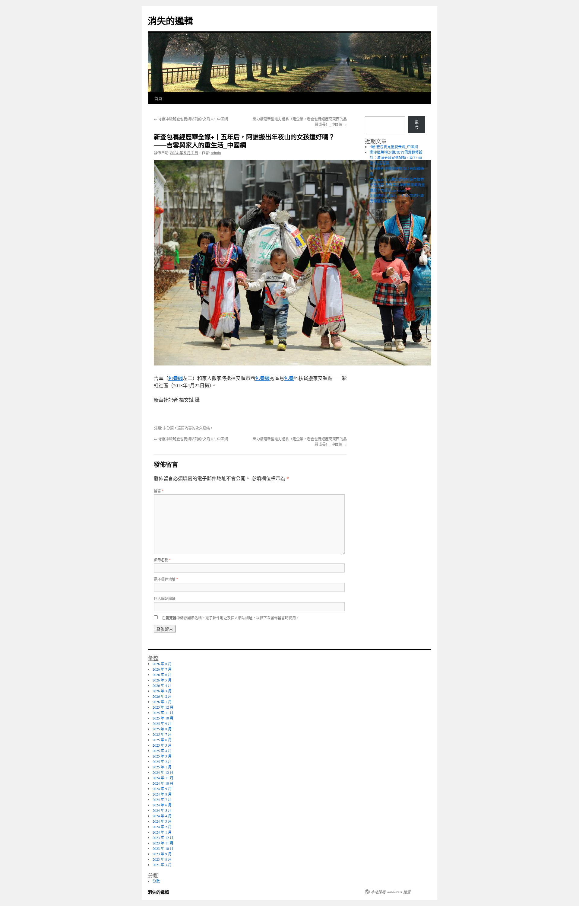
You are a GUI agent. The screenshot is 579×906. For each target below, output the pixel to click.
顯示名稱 (162, 559)
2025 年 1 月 (162, 766)
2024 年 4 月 (162, 815)
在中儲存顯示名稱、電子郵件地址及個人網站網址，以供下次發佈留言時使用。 (230, 617)
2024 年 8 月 (162, 794)
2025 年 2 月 (162, 761)
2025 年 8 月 (162, 728)
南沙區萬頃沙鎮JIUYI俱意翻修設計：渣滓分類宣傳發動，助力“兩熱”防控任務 (396, 157)
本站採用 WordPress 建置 (390, 891)
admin (216, 152)
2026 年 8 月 (162, 663)
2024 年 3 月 (162, 821)
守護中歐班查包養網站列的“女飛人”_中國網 (191, 118)
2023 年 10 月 (163, 848)
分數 (156, 881)
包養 (289, 378)
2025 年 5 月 (162, 745)
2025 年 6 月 (162, 739)
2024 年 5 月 (162, 810)
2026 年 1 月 (162, 701)
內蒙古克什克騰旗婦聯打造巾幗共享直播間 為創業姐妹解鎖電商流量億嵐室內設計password (397, 185)
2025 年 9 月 (162, 723)
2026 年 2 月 (162, 696)
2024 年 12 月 (163, 772)
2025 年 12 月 (163, 707)
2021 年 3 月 (162, 864)
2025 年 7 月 (162, 734)
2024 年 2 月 (162, 826)
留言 (158, 490)
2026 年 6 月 (162, 674)
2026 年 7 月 (162, 669)
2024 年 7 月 (162, 799)
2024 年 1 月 (162, 832)
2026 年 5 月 (162, 680)
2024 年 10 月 (163, 783)
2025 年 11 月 (163, 712)
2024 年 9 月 (162, 788)
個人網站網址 (165, 598)
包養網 (175, 378)
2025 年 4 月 (162, 750)
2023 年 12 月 (163, 837)
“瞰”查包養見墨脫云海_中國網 (394, 146)
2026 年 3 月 (162, 690)
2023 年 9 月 (162, 853)
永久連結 (202, 427)
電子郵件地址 (166, 579)
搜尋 (417, 125)
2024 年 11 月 (163, 777)
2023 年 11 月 (163, 843)
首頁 (158, 98)
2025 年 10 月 (163, 718)
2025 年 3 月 (162, 756)
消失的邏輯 (170, 20)
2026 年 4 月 (162, 685)
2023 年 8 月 (162, 859)
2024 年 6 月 (162, 804)
